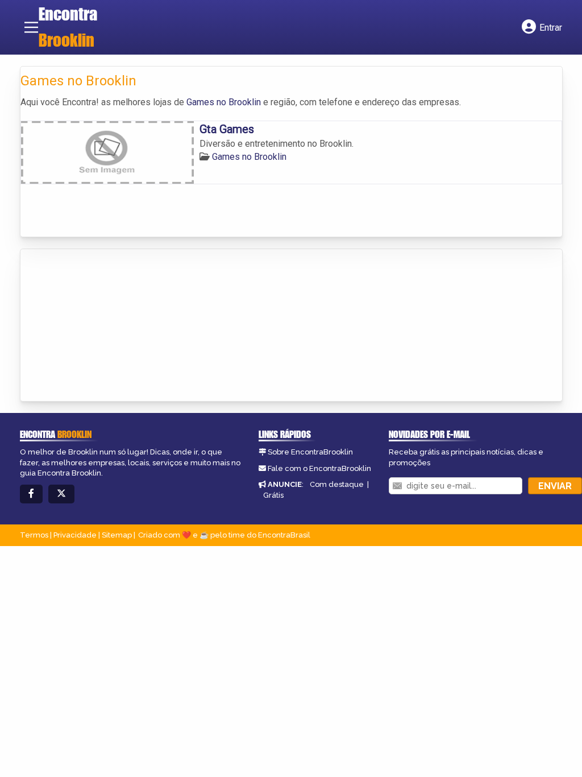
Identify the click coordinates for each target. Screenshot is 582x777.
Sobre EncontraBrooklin (310, 452)
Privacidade (75, 535)
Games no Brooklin (223, 102)
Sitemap (117, 535)
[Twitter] (61, 494)
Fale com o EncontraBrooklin (319, 468)
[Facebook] (31, 494)
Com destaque (337, 484)
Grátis (273, 495)
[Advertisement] (105, 326)
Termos (34, 535)
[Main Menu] (31, 27)
